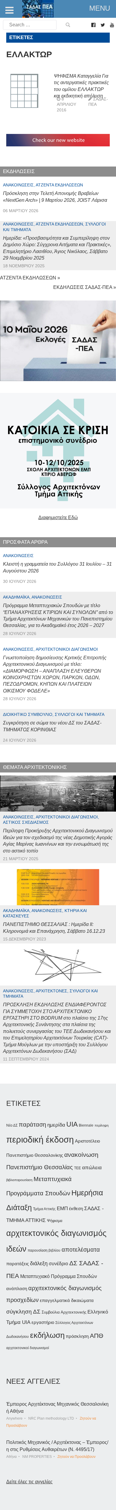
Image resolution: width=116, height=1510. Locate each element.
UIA (72, 1124)
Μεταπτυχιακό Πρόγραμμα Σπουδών (58, 1276)
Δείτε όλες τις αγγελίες (29, 1481)
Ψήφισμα (54, 1220)
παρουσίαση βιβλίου (44, 1250)
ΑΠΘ (96, 1335)
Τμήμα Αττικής (44, 1209)
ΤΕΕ (77, 1168)
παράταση (32, 1124)
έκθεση (76, 1208)
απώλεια (92, 1167)
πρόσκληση (77, 1336)
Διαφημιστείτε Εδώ (58, 517)
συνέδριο (58, 1263)
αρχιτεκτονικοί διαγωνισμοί (27, 1348)
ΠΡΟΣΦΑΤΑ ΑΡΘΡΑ (25, 542)
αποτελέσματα (81, 1249)
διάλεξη (39, 1263)
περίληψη (102, 1125)
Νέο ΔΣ (12, 1125)
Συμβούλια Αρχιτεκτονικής (64, 1312)
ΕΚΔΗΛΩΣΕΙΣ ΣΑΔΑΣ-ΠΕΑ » (84, 287)
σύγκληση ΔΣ (23, 1312)
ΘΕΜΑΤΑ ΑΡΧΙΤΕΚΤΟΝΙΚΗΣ (35, 767)
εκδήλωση (47, 1335)
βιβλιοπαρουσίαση (19, 1180)
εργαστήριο (43, 1322)
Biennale (86, 1125)
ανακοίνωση (81, 1154)
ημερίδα (56, 1125)
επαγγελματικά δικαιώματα (67, 1300)
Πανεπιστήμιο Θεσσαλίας (39, 1167)
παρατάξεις (17, 1263)
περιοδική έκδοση (40, 1139)
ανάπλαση (16, 1288)
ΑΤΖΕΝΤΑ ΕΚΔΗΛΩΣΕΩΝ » (30, 277)
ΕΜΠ (62, 1208)
